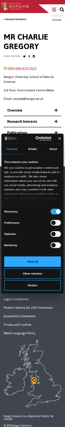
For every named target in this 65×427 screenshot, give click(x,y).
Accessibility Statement (19, 316)
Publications (17, 133)
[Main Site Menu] (54, 9)
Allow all (32, 261)
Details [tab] (32, 148)
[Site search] (62, 9)
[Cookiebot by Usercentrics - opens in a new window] (37, 138)
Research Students (15, 19)
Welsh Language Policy (19, 333)
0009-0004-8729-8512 (22, 68)
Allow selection (32, 273)
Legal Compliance (16, 299)
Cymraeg (56, 20)
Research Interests (22, 121)
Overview (14, 110)
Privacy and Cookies (17, 324)
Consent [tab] (11, 148)
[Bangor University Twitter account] (24, 56)
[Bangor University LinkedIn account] (34, 56)
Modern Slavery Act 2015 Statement (28, 307)
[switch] (56, 223)
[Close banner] (59, 138)
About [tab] (53, 148)
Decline (32, 285)
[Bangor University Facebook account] (29, 56)
